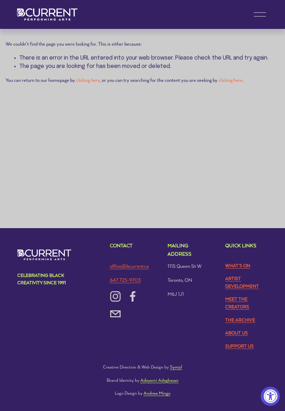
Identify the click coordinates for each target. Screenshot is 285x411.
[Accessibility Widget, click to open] (270, 396)
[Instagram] (115, 296)
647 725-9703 (125, 280)
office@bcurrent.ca (129, 266)
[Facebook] (132, 296)
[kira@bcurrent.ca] (115, 313)
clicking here (88, 80)
